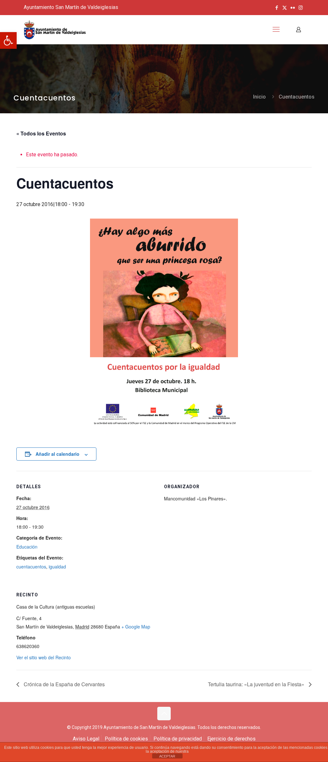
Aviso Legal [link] (86, 739)
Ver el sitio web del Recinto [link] (43, 657)
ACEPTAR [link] (167, 756)
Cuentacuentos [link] (297, 97)
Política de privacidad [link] (177, 739)
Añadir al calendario (57, 454)
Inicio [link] (259, 97)
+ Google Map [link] (135, 626)
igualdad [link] (57, 566)
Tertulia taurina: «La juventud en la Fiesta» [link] (257, 684)
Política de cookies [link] (126, 739)
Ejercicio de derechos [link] (231, 739)
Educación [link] (26, 546)
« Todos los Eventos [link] (41, 133)
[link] (8, 40)
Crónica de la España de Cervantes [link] (63, 684)
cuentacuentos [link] (31, 566)
